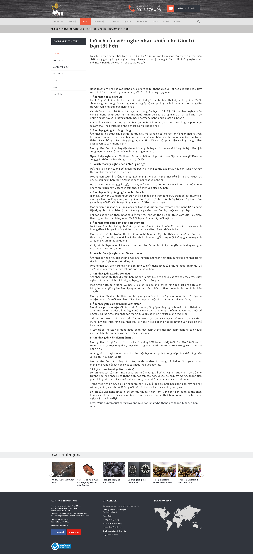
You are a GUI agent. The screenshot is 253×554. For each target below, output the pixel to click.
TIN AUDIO (58, 53)
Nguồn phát (59, 73)
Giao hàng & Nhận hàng (112, 523)
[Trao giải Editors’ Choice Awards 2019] (164, 469)
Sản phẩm (114, 21)
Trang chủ (58, 21)
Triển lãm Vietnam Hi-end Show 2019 (188, 481)
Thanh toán (107, 516)
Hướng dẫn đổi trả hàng (112, 527)
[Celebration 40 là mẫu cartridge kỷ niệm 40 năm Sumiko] (88, 469)
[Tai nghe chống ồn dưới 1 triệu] (114, 469)
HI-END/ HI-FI (59, 60)
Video (155, 21)
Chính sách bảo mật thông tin (114, 531)
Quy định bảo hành (110, 534)
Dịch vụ (127, 21)
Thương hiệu (99, 21)
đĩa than (124, 156)
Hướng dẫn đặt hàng (111, 519)
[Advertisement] (146, 76)
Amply (56, 80)
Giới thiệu (73, 21)
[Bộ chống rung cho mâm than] (139, 469)
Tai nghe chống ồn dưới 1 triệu (111, 481)
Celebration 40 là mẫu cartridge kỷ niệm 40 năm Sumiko (87, 482)
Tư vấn (166, 21)
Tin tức (85, 21)
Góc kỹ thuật (142, 21)
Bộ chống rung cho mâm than (137, 481)
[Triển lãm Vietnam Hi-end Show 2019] (189, 469)
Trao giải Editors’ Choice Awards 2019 (162, 481)
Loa (55, 87)
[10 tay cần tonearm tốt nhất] (63, 470)
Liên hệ (177, 21)
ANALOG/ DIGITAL (61, 67)
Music (131, 307)
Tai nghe (57, 94)
